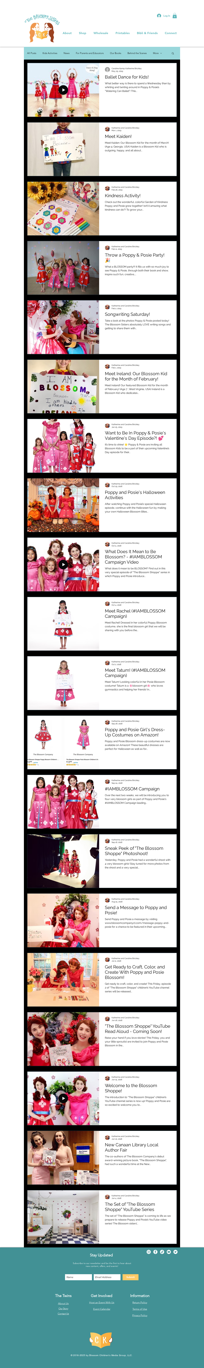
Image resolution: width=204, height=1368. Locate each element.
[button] (174, 15)
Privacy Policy (139, 1315)
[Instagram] (149, 1252)
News (66, 53)
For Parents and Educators (90, 53)
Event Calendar (101, 1309)
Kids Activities (50, 53)
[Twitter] (175, 1252)
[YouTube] (169, 1252)
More (156, 53)
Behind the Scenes (137, 53)
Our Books (115, 53)
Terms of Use (139, 1309)
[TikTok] (162, 1252)
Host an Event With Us (101, 1302)
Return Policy (139, 1302)
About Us (63, 1303)
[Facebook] (155, 1252)
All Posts (31, 53)
